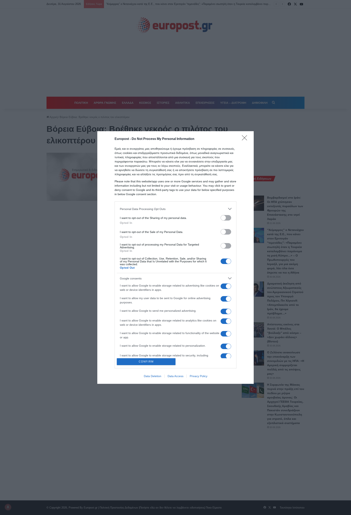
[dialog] (175, 257)
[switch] (226, 218)
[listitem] (175, 209)
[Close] (246, 139)
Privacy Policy (198, 376)
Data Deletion (152, 376)
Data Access (175, 376)
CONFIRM (146, 361)
